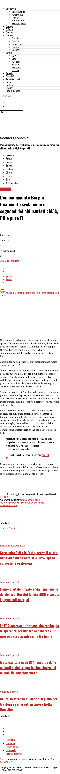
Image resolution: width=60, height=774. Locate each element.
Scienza (10, 82)
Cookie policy (11, 750)
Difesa (9, 29)
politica (13, 505)
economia (31, 500)
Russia (15, 47)
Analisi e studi (13, 79)
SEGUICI (4, 497)
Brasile (15, 64)
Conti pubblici (18, 11)
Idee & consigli (13, 91)
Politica (10, 32)
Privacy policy (12, 746)
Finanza (16, 17)
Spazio (9, 73)
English (9, 88)
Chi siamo (10, 743)
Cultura (9, 85)
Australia (16, 61)
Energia (9, 26)
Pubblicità (10, 739)
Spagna (15, 50)
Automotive (17, 14)
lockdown (15, 502)
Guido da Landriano (9, 261)
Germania (16, 41)
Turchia (15, 70)
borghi (23, 500)
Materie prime (19, 23)
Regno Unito (18, 44)
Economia (11, 8)
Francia (15, 38)
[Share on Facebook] (33, 266)
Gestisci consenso (14, 753)
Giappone (16, 67)
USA (14, 56)
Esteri (9, 52)
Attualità (10, 76)
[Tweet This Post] (33, 268)
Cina (14, 58)
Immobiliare (18, 20)
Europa (9, 35)
